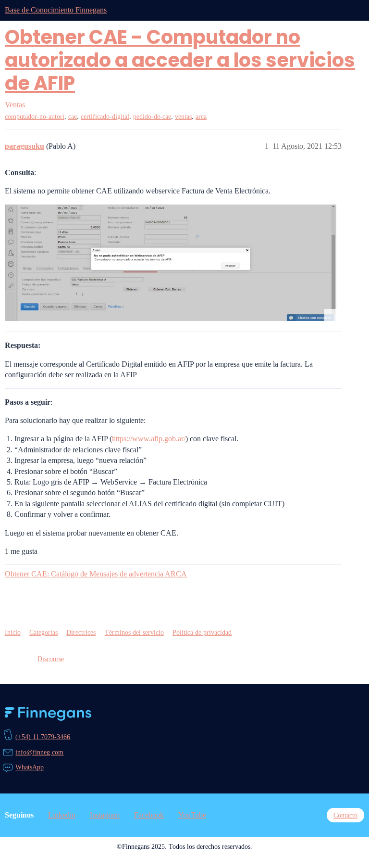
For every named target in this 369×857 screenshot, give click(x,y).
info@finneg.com (39, 752)
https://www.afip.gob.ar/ (148, 439)
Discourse (50, 659)
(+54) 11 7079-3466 (42, 737)
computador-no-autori (34, 116)
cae (72, 116)
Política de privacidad (202, 632)
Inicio (13, 632)
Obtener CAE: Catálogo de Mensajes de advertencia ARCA (96, 574)
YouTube (192, 815)
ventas (183, 116)
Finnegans (48, 713)
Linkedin (61, 815)
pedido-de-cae (152, 116)
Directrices (81, 632)
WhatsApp (29, 767)
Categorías (43, 632)
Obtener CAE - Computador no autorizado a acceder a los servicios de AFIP (180, 60)
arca (201, 116)
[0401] (170, 263)
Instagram (105, 815)
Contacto (345, 815)
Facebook (149, 815)
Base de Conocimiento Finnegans (56, 10)
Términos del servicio (134, 632)
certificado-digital (105, 116)
